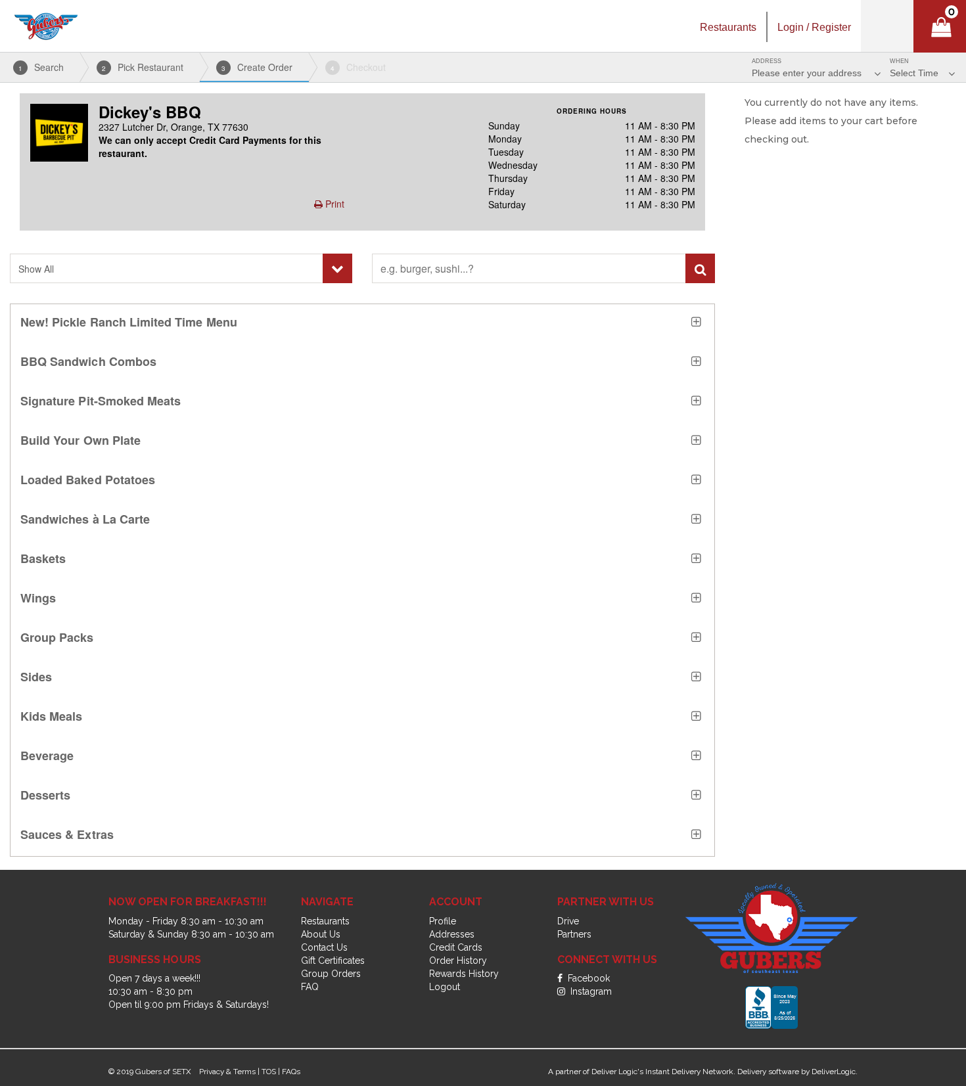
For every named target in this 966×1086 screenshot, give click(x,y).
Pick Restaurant (142, 67)
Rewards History (464, 973)
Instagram (590, 991)
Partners (574, 934)
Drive (568, 921)
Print (333, 203)
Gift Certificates (333, 960)
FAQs (291, 1071)
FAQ (310, 987)
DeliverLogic (834, 1071)
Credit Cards (455, 947)
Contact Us (324, 947)
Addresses (451, 934)
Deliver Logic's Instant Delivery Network (662, 1071)
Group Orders (331, 973)
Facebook (587, 978)
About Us (320, 934)
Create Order (256, 67)
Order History (458, 960)
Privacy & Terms (227, 1071)
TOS (269, 1071)
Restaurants (325, 921)
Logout (444, 987)
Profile (442, 921)
